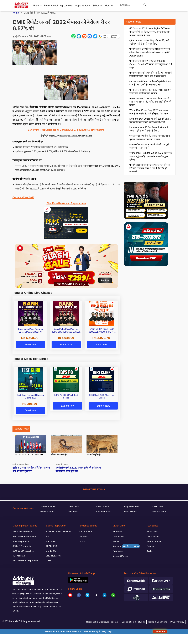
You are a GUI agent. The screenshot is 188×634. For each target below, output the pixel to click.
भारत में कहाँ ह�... (94, 454)
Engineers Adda (132, 506)
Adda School (130, 511)
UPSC (49, 560)
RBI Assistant (18, 556)
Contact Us (118, 536)
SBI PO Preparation (22, 531)
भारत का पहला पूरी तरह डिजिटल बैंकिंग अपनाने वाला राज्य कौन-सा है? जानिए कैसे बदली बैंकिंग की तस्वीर (150, 101)
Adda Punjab (102, 506)
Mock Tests (151, 531)
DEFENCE (51, 551)
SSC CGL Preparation (23, 551)
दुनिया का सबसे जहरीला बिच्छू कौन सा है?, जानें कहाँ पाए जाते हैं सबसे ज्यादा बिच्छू (149, 42)
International (51, 5)
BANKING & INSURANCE (58, 531)
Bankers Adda (47, 511)
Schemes (98, 5)
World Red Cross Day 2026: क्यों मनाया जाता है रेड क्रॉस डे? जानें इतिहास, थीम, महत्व (148, 112)
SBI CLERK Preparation (24, 536)
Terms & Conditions (157, 622)
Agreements (66, 5)
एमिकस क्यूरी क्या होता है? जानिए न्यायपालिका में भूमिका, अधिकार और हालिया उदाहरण (149, 137)
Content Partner (121, 556)
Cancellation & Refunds (133, 622)
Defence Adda (159, 511)
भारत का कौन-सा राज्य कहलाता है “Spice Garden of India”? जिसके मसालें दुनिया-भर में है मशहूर (150, 64)
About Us (117, 531)
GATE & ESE (85, 531)
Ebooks (150, 546)
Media (116, 541)
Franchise (118, 551)
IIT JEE (83, 536)
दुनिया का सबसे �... (59, 454)
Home (15, 12)
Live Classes (152, 536)
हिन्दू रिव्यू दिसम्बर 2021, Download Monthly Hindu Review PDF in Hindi (66, 135)
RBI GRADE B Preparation (25, 560)
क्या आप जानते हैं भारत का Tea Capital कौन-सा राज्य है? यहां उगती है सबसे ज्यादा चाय (150, 83)
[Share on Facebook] (90, 36)
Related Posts (21, 428)
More (107, 5)
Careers (126, 546)
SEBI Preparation (21, 541)
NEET (82, 541)
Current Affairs (103, 511)
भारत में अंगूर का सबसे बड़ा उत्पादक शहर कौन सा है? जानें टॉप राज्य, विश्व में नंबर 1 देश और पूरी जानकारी (149, 168)
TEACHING (51, 546)
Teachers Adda (47, 506)
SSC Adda (73, 511)
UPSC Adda (157, 506)
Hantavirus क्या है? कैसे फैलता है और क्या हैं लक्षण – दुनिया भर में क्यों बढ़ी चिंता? (148, 129)
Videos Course (153, 541)
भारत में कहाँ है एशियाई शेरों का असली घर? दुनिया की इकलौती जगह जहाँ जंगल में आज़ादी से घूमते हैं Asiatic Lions (149, 52)
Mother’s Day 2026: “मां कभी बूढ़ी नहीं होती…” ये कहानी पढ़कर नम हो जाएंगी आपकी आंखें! (150, 120)
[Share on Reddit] (84, 36)
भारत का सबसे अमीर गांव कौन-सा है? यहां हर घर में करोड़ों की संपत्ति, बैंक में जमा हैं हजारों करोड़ (150, 74)
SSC (48, 536)
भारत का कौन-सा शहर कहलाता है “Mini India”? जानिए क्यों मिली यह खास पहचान (150, 91)
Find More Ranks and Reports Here (66, 203)
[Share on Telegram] (79, 36)
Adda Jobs (73, 506)
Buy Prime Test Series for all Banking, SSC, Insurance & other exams (66, 130)
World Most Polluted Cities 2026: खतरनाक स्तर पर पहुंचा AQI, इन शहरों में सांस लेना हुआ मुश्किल (150, 156)
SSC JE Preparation (22, 546)
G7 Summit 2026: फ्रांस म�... (30, 454)
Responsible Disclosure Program (102, 622)
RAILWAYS (51, 541)
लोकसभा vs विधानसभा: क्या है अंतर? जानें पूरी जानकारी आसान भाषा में (149, 146)
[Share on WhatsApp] (73, 36)
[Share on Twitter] (95, 36)
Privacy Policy (177, 622)
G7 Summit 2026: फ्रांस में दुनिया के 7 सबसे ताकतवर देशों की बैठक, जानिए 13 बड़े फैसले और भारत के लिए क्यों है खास (149, 31)
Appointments (83, 5)
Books (149, 551)
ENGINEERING (53, 556)
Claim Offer (160, 631)
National (37, 5)
